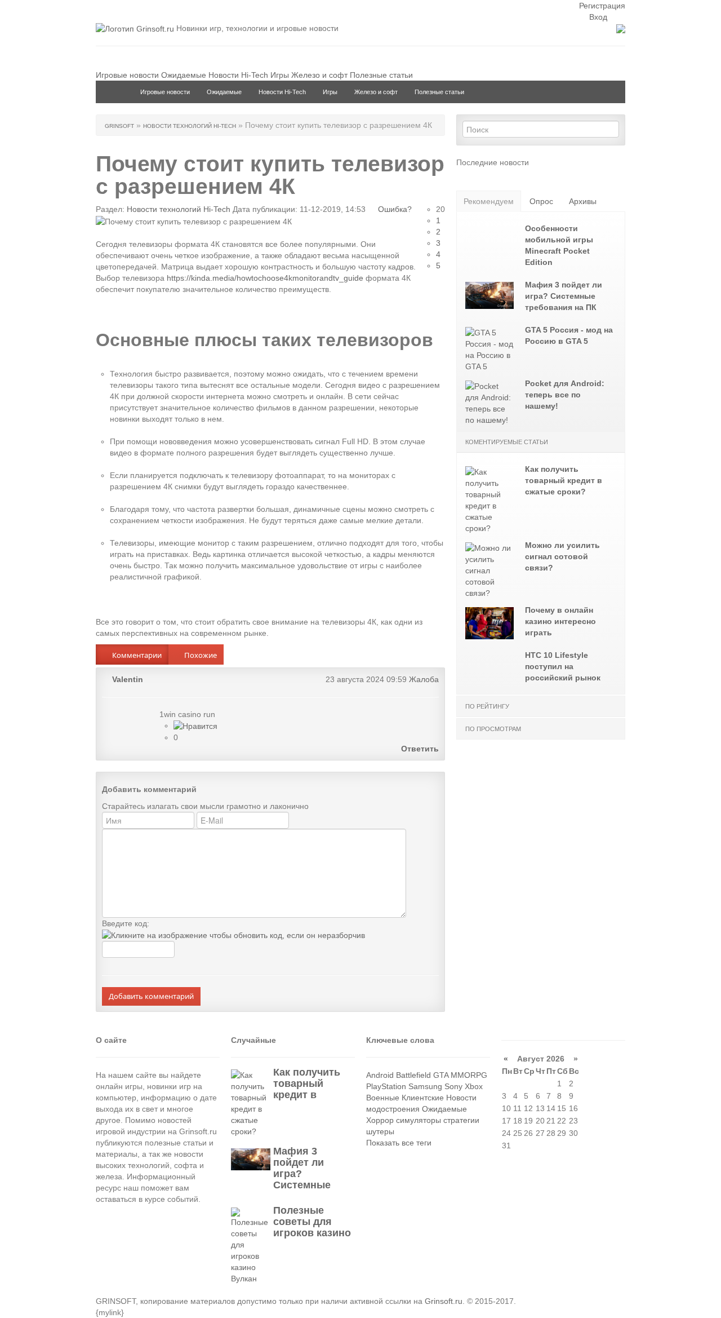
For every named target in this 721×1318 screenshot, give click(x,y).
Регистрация (602, 5)
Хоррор (380, 1120)
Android (380, 1075)
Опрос (541, 201)
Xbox (474, 1086)
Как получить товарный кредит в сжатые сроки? (563, 480)
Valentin (127, 679)
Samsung (425, 1086)
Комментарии (136, 655)
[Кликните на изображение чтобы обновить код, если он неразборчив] (233, 934)
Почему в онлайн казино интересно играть (560, 621)
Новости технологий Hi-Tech (178, 209)
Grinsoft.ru (443, 1301)
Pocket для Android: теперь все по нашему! (564, 394)
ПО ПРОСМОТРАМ (493, 729)
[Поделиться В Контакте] (435, 651)
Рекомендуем (489, 201)
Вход (597, 16)
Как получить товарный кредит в (306, 1083)
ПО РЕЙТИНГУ (487, 706)
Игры (279, 74)
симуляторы (418, 1120)
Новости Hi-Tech (238, 74)
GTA (440, 1075)
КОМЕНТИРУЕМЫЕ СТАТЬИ (506, 442)
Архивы (583, 201)
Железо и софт (319, 74)
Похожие (200, 655)
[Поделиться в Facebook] (401, 651)
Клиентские (423, 1097)
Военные (382, 1097)
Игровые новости (127, 74)
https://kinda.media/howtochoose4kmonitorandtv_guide (265, 277)
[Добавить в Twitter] (418, 651)
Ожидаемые (183, 74)
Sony (453, 1086)
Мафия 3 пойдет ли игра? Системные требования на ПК (563, 296)
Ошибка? (394, 209)
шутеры (380, 1131)
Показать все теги (398, 1142)
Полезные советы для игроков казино (312, 1222)
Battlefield (413, 1075)
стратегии (461, 1120)
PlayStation (386, 1086)
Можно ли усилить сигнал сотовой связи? (562, 556)
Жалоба (424, 679)
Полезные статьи (381, 74)
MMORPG (469, 1075)
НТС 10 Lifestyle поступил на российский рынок (562, 666)
